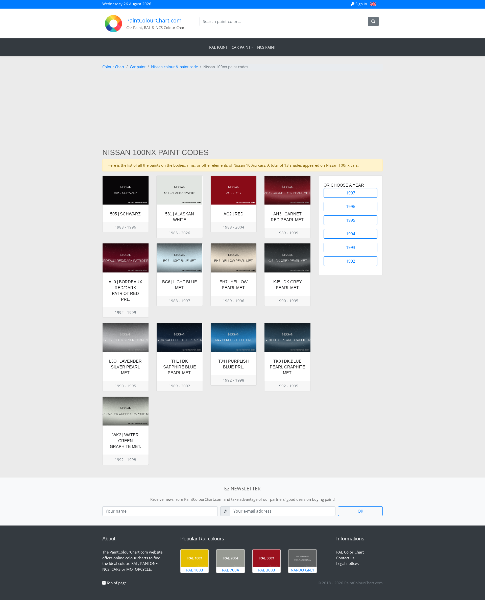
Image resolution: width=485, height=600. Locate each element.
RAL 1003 (194, 569)
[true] (373, 21)
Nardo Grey (302, 569)
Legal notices (347, 563)
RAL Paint (218, 47)
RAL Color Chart (350, 552)
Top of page (116, 582)
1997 (350, 193)
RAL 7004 (230, 569)
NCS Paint (266, 47)
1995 (350, 220)
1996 (350, 206)
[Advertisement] (242, 110)
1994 (350, 234)
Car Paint (241, 47)
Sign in (361, 3)
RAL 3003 (266, 569)
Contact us (345, 557)
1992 (350, 261)
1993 (350, 247)
